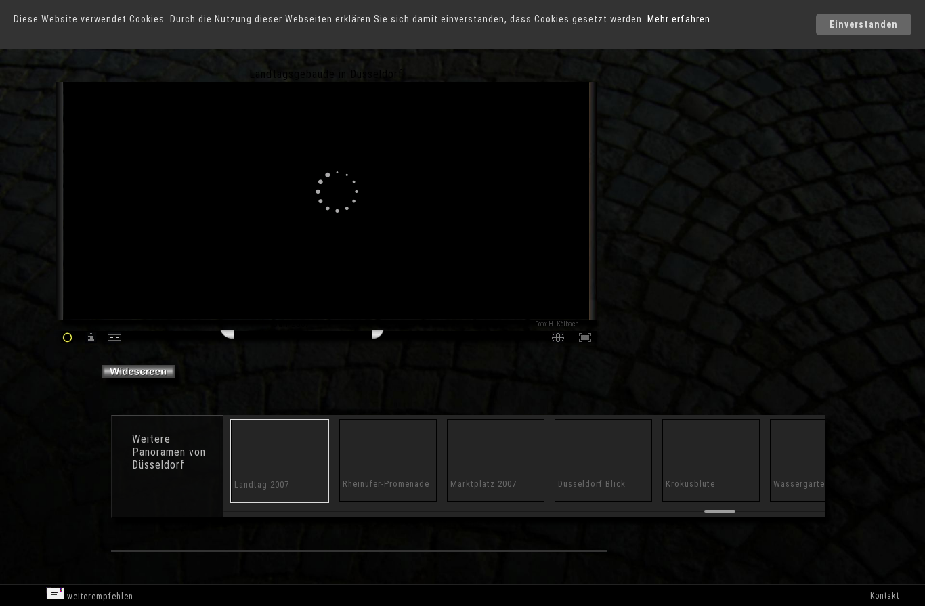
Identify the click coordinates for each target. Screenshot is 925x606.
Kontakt (884, 596)
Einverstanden (864, 24)
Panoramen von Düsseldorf (169, 458)
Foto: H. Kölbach (557, 324)
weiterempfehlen (98, 596)
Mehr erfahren (678, 19)
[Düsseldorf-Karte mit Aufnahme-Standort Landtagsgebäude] (558, 338)
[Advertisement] (656, 183)
